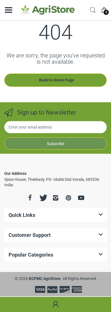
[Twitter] (43, 197)
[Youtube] (81, 197)
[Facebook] (30, 197)
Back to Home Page (56, 80)
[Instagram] (55, 197)
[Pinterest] (68, 197)
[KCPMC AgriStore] (46, 10)
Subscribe (55, 143)
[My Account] (55, 304)
